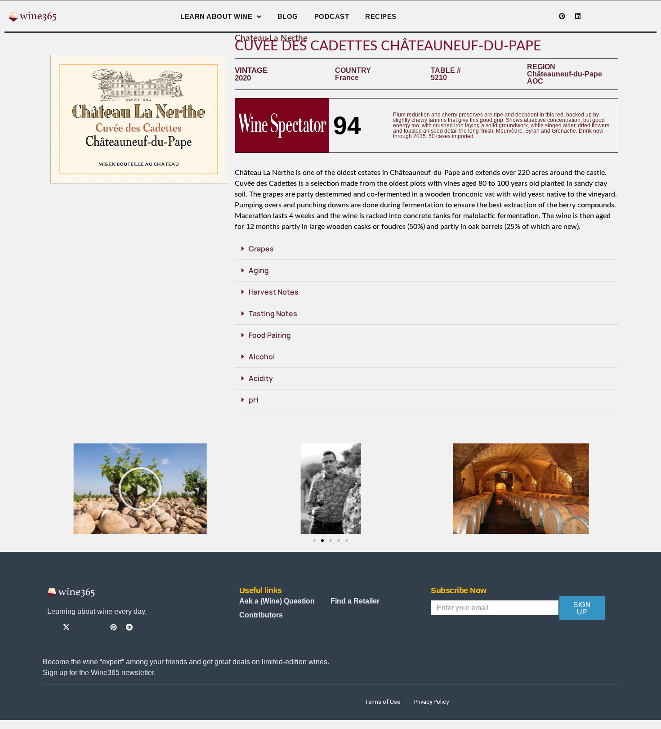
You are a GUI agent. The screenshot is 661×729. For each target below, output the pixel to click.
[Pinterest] (562, 16)
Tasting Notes (273, 313)
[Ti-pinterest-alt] (113, 627)
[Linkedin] (578, 16)
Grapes (261, 249)
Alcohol (262, 357)
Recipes (381, 16)
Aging (259, 270)
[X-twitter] (66, 627)
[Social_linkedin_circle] (129, 627)
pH (253, 400)
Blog (287, 16)
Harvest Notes (274, 292)
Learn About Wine (216, 16)
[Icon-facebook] (515, 16)
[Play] (140, 488)
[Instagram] (530, 16)
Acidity (261, 378)
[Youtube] (546, 16)
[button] (426, 249)
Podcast (331, 16)
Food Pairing (270, 335)
